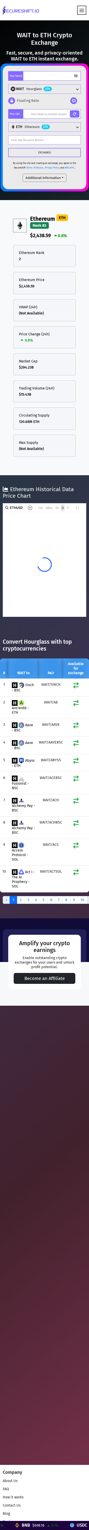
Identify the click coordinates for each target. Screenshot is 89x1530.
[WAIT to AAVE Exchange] (76, 726)
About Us (10, 1481)
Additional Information (43, 178)
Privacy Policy (52, 167)
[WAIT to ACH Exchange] (76, 802)
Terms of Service (34, 167)
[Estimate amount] (74, 114)
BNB (15, 1525)
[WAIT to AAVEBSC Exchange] (76, 744)
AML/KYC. (70, 167)
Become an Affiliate (44, 978)
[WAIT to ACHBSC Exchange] (76, 824)
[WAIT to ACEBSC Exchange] (76, 779)
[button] (23, 100)
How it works (13, 1497)
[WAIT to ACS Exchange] (76, 846)
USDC (71, 1525)
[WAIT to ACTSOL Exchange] (76, 873)
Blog (6, 1513)
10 (82, 900)
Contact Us (12, 1505)
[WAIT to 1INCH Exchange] (76, 686)
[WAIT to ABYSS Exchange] (76, 762)
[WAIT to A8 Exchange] (76, 704)
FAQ (6, 1489)
